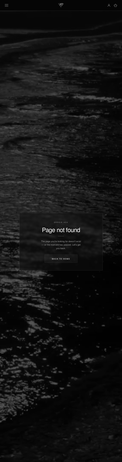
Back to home (61, 258)
